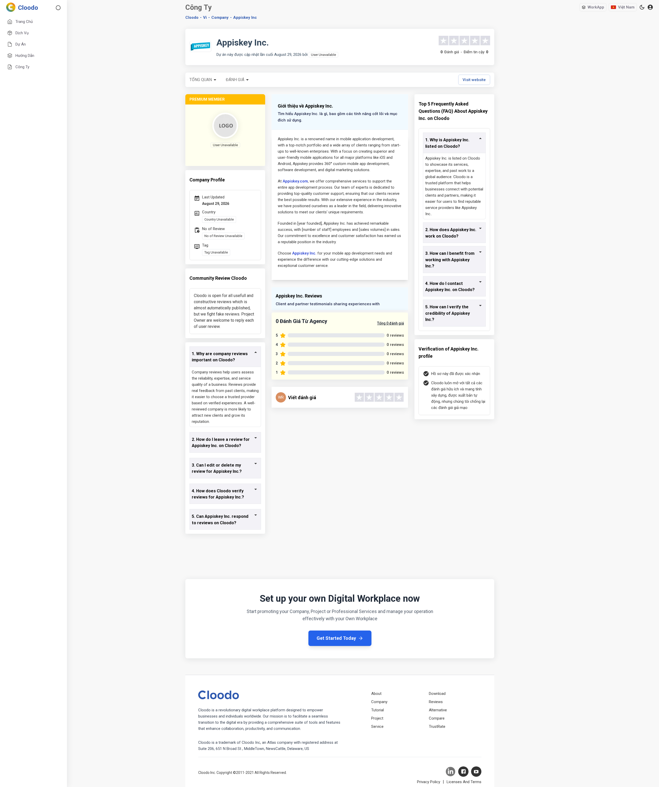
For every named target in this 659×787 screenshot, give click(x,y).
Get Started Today (336, 638)
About (376, 693)
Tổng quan (200, 79)
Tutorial (377, 710)
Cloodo (191, 17)
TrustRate (437, 726)
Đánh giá (235, 79)
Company (379, 701)
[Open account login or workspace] (650, 7)
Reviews (436, 701)
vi (205, 17)
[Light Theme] (642, 7)
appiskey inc (245, 17)
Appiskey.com (295, 181)
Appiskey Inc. (304, 253)
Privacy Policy (428, 782)
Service (377, 726)
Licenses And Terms (464, 782)
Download (437, 693)
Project (377, 718)
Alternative (438, 710)
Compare (437, 718)
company (220, 17)
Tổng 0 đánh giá (390, 323)
